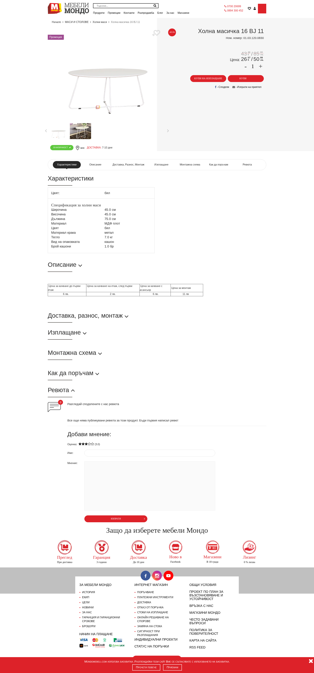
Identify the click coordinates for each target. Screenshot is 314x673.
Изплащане (161, 164)
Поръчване (145, 592)
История (88, 592)
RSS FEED (197, 647)
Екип (85, 597)
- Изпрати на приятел (248, 87)
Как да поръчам (218, 164)
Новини (88, 607)
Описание (95, 164)
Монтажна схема (190, 164)
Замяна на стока (149, 626)
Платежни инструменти (155, 597)
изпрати (116, 519)
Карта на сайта (202, 640)
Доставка (144, 602)
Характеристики (67, 164)
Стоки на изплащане (152, 612)
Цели (86, 602)
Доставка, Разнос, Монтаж (128, 164)
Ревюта (247, 164)
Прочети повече (146, 667)
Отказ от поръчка (150, 607)
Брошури (89, 626)
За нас (87, 612)
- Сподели (222, 87)
